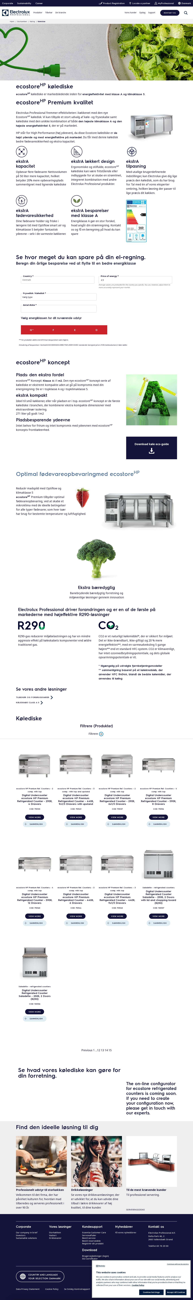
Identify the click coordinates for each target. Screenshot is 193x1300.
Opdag (142, 12)
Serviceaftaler (89, 1235)
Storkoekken (22, 21)
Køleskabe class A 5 (27, 702)
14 (106, 1050)
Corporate (7, 3)
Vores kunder (130, 12)
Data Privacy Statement (28, 1289)
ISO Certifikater (90, 1258)
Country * (28, 276)
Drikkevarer (55, 1238)
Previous (86, 1050)
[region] (141, 1279)
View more (35, 817)
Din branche (60, 12)
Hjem (12, 21)
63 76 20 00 (162, 1245)
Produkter (37, 12)
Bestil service (89, 1238)
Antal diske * (30, 305)
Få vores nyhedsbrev (125, 1232)
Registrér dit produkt (93, 1243)
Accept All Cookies (176, 1292)
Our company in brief (26, 1232)
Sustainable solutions (26, 1238)
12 (98, 1050)
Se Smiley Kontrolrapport (77, 1289)
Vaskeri (53, 1235)
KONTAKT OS (170, 13)
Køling (32, 21)
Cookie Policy (51, 1289)
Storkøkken (55, 1232)
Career (39, 3)
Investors (20, 1235)
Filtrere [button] (93, 734)
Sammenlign (36, 824)
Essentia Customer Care (94, 1232)
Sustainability (24, 3)
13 (102, 1050)
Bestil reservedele (91, 1240)
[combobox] (57, 280)
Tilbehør (48, 12)
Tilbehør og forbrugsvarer (32, 697)
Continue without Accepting (178, 1264)
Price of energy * (110, 276)
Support (151, 12)
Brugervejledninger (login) (95, 1255)
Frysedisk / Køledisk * (34, 293)
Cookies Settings (151, 1292)
